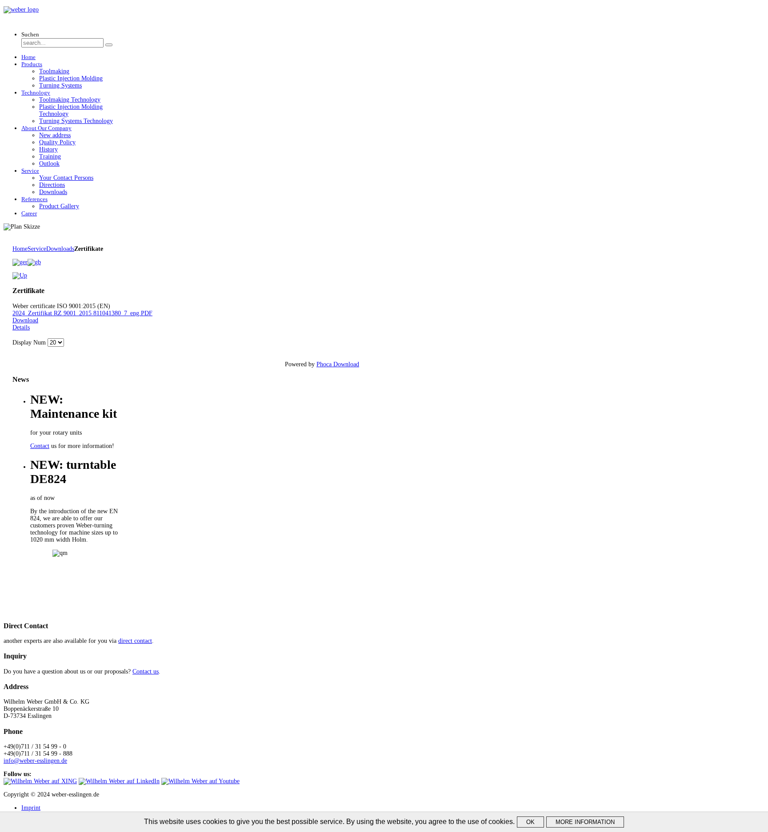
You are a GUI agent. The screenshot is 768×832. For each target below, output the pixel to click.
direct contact (135, 641)
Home (20, 249)
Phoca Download (337, 364)
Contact (39, 446)
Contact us (145, 671)
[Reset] (108, 45)
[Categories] (19, 275)
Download (25, 320)
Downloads (60, 249)
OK (530, 822)
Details (21, 327)
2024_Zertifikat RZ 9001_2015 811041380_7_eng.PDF (82, 313)
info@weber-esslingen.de (35, 760)
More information (585, 822)
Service (37, 249)
